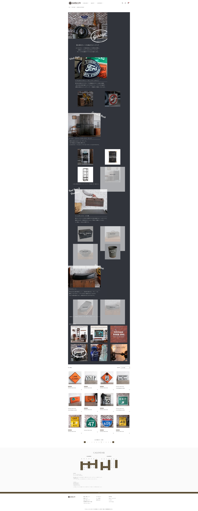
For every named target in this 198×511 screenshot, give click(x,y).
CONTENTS (99, 3)
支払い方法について (87, 499)
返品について (86, 498)
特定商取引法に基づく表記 (88, 501)
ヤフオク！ (110, 499)
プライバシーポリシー (87, 503)
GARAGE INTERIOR (80, 7)
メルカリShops (111, 501)
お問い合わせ (98, 499)
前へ (85, 442)
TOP (69, 7)
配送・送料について (87, 496)
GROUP (92, 3)
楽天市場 (110, 496)
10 (110, 442)
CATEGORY (85, 3)
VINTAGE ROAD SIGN (72, 387)
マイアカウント (98, 496)
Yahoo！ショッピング (112, 498)
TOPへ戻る (99, 492)
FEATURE (73, 7)
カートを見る (98, 498)
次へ (113, 442)
